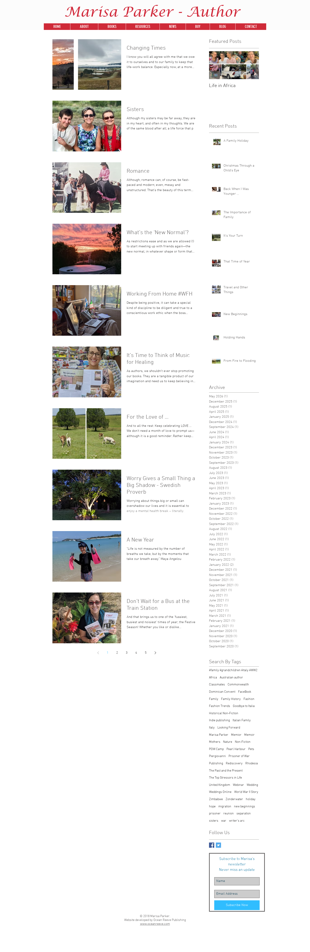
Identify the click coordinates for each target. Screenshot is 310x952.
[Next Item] (252, 65)
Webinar (238, 785)
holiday (251, 799)
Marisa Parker (218, 735)
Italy (212, 728)
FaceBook (244, 692)
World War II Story (246, 792)
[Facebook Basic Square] (211, 845)
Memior (236, 735)
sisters (213, 821)
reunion (228, 814)
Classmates (217, 685)
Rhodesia (251, 763)
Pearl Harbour (236, 749)
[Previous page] (98, 653)
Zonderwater (234, 799)
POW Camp (216, 749)
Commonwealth (238, 685)
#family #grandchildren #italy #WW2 (233, 670)
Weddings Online (220, 792)
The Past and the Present (226, 771)
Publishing (216, 763)
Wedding (252, 785)
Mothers (214, 742)
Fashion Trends (219, 706)
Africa (213, 678)
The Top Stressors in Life (225, 778)
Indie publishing (219, 720)
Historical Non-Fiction (223, 713)
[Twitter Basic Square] (218, 845)
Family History (231, 699)
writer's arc (237, 821)
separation (243, 814)
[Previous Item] (216, 65)
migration (224, 807)
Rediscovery (234, 763)
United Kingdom (219, 785)
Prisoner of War (239, 756)
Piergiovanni (217, 756)
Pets (251, 749)
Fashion (249, 699)
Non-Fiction (243, 742)
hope (212, 807)
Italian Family (242, 720)
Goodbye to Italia (244, 706)
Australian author (231, 678)
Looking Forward (228, 728)
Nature (227, 742)
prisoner (215, 814)
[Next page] (155, 653)
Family (213, 699)
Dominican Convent (222, 692)
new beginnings (244, 807)
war (223, 821)
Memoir (249, 735)
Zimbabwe (216, 799)
